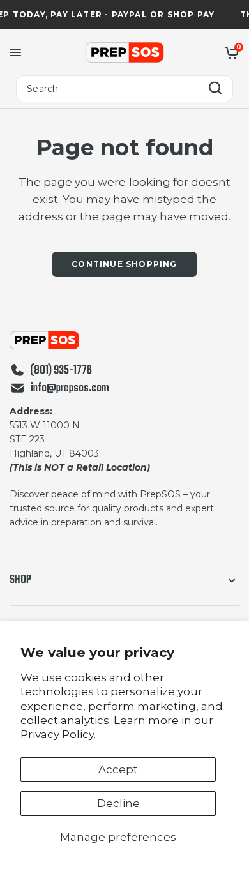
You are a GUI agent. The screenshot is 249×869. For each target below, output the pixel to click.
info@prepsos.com (70, 389)
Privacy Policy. (58, 734)
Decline (118, 803)
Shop (20, 580)
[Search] (215, 89)
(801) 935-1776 (61, 371)
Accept (118, 769)
